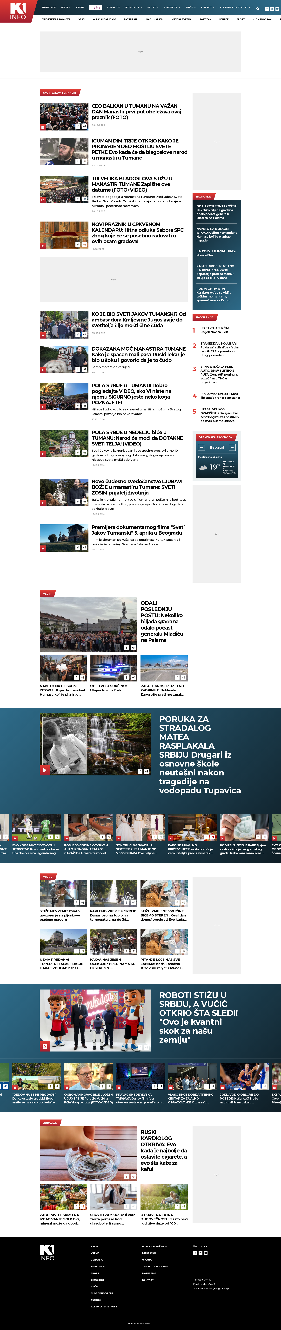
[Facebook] (267, 9)
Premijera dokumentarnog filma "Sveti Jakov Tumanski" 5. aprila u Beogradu (138, 530)
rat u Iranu (131, 19)
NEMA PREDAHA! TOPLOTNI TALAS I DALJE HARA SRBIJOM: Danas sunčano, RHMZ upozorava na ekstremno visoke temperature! (62, 964)
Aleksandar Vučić (104, 19)
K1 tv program (262, 19)
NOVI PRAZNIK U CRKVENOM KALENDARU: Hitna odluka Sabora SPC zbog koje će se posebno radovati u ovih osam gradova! (138, 233)
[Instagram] (272, 9)
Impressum (149, 1253)
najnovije (49, 7)
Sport (151, 7)
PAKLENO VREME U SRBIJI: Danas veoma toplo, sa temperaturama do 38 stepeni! (113, 915)
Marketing (149, 1273)
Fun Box (206, 7)
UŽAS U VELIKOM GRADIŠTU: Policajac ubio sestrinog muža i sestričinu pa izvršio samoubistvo (221, 415)
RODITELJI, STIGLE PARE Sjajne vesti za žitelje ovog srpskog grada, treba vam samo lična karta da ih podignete (87, 849)
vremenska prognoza (56, 19)
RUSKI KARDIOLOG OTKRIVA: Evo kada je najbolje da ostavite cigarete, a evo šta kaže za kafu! (164, 1150)
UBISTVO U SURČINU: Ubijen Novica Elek (216, 253)
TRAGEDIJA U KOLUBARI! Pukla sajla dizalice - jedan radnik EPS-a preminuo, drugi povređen (220, 349)
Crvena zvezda (182, 19)
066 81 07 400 (204, 1280)
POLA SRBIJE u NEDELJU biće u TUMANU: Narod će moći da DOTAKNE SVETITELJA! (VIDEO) (137, 438)
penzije (224, 19)
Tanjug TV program (155, 1266)
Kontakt (148, 1280)
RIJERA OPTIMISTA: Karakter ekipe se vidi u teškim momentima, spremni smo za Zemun (213, 294)
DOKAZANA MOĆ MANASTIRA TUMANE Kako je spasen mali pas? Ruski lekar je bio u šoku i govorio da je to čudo (139, 354)
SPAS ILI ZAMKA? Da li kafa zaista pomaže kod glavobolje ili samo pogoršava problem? (112, 1219)
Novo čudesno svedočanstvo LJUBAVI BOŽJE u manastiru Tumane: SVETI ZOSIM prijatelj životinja (137, 487)
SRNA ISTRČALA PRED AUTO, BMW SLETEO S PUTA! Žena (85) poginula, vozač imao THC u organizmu (219, 374)
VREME (80, 7)
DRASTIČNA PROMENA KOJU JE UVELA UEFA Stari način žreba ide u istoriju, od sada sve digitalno (191, 849)
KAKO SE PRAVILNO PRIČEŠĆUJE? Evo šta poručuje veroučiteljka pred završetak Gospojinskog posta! (34, 849)
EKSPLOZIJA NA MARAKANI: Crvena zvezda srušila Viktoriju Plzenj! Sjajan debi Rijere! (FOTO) (140, 1098)
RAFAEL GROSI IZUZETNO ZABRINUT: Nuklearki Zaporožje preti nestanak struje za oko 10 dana (215, 272)
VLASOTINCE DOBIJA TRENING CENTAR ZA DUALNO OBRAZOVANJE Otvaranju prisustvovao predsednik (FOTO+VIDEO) (35, 1098)
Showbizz (171, 7)
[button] (201, 447)
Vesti (64, 7)
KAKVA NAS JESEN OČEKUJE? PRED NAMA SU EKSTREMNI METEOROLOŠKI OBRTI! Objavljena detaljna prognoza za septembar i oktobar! (113, 964)
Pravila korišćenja (154, 1246)
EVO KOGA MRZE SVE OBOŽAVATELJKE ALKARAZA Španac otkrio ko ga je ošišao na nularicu (139, 849)
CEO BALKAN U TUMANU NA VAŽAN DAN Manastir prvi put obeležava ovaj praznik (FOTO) (136, 111)
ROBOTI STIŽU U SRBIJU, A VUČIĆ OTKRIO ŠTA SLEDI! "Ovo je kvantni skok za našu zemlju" (198, 1017)
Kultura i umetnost (234, 7)
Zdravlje (113, 7)
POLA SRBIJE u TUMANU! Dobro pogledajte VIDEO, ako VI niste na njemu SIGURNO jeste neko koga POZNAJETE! (131, 394)
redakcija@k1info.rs (209, 1284)
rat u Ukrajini (155, 19)
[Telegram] (84, 126)
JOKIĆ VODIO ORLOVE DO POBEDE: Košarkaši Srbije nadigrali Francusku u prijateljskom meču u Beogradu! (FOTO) (88, 1098)
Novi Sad (217, 447)
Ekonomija (132, 7)
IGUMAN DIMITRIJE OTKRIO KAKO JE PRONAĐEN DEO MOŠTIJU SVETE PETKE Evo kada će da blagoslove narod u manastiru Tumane (139, 149)
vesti (82, 19)
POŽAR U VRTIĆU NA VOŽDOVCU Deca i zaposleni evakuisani (244, 847)
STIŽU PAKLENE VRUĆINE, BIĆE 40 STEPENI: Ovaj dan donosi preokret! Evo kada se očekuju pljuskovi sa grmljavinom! (163, 915)
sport (241, 19)
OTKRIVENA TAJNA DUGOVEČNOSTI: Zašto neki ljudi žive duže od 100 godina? (164, 1219)
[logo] (64, 1279)
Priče (189, 7)
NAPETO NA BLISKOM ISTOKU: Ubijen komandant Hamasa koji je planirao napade (216, 234)
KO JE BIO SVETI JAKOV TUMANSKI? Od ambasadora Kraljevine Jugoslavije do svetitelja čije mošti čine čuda (139, 319)
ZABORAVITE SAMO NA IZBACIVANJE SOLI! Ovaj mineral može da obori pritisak (60, 1219)
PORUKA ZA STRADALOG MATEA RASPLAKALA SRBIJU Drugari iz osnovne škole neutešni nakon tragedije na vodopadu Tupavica (200, 755)
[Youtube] (277, 9)
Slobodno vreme (102, 1293)
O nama (147, 1259)
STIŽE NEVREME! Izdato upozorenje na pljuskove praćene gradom (60, 915)
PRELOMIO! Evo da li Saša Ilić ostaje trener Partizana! (220, 396)
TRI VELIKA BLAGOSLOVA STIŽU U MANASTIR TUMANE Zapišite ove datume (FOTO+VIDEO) (132, 184)
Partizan (205, 19)
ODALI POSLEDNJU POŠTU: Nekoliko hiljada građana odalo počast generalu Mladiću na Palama (216, 212)
